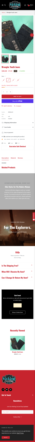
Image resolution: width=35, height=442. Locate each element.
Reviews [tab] (20, 158)
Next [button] (32, 35)
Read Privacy (20, 433)
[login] (24, 5)
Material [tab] (13, 158)
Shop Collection (17, 312)
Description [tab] (5, 158)
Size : (3, 76)
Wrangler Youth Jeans (17, 352)
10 (18, 80)
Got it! (5, 437)
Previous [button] (3, 35)
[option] (17, 34)
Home (3, 12)
